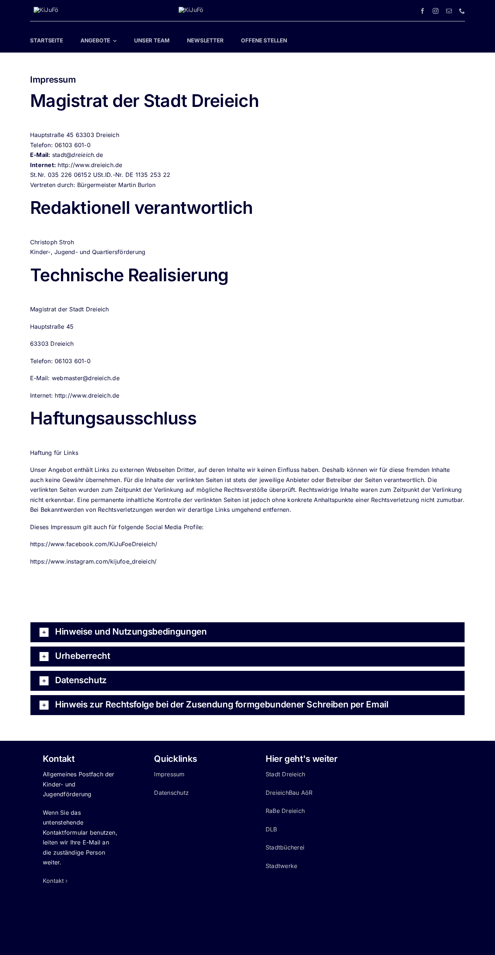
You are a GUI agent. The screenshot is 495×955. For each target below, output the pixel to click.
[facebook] (422, 11)
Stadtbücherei (285, 847)
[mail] (449, 11)
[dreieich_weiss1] (191, 9)
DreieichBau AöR (289, 792)
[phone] (462, 11)
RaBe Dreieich (285, 810)
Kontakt (53, 880)
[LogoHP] (46, 9)
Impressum (169, 774)
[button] (247, 632)
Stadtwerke (281, 865)
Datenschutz (171, 792)
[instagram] (435, 11)
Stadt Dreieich (285, 774)
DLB (271, 829)
